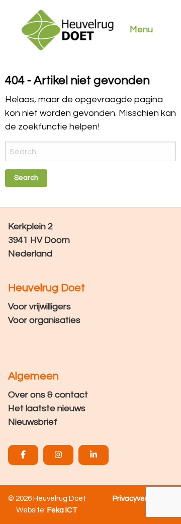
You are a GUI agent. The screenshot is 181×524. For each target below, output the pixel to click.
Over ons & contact (48, 395)
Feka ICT (62, 510)
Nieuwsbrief (32, 422)
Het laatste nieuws (46, 408)
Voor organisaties (44, 320)
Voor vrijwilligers (39, 306)
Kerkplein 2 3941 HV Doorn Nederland (39, 240)
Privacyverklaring (141, 498)
